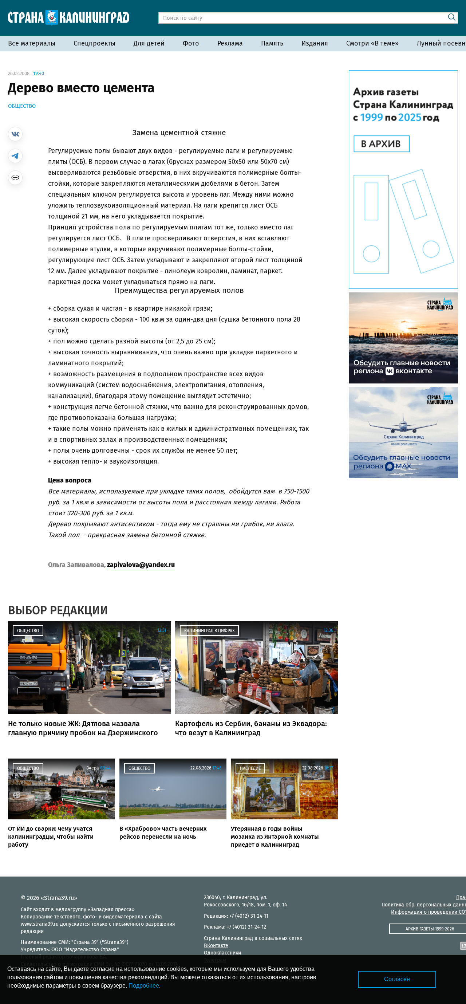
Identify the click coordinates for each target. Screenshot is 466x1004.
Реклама (230, 43)
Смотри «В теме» (372, 43)
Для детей (149, 43)
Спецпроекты (94, 43)
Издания (314, 43)
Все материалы (31, 43)
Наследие (250, 768)
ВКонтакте (216, 945)
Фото (191, 43)
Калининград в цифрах (209, 630)
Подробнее (144, 986)
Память (272, 43)
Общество (22, 106)
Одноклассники (222, 953)
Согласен (397, 979)
